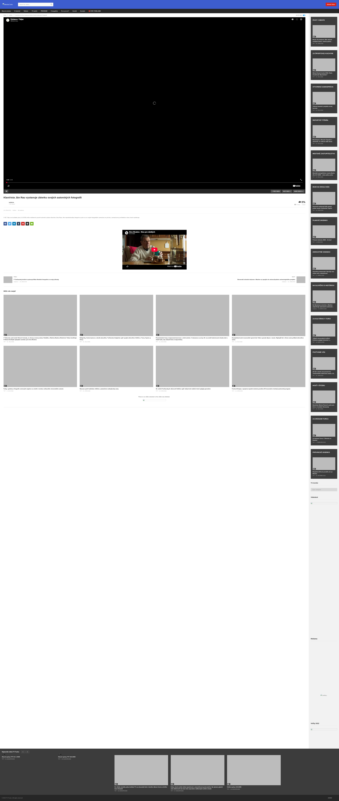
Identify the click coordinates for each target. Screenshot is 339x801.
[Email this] (32, 223)
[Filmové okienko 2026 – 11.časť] (324, 231)
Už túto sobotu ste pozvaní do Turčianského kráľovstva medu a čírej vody (324, 372)
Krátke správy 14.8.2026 (234, 787)
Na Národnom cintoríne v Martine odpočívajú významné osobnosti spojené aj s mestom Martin (322, 306)
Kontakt (82, 11)
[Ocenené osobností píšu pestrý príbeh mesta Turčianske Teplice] (324, 198)
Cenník (74, 11)
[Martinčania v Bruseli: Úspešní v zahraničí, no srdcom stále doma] (324, 131)
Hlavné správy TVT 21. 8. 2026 (11, 757)
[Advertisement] (324, 656)
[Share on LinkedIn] (14, 223)
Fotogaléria (54, 11)
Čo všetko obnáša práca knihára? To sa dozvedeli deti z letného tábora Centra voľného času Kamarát (141, 787)
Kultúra (14, 210)
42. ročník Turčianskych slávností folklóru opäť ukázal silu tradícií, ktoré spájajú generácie (183, 389)
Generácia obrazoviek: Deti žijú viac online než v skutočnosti (323, 272)
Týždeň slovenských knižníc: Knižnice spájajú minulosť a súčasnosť (321, 339)
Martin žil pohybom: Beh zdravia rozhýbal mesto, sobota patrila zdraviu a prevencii (322, 40)
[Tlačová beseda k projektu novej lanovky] (324, 98)
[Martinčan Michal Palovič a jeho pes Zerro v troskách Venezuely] (324, 396)
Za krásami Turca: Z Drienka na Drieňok (322, 439)
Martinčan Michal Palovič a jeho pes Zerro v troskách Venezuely (323, 406)
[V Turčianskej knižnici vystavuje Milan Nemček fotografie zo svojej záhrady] (78, 280)
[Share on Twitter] (9, 223)
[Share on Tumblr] (18, 223)
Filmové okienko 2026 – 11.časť (322, 240)
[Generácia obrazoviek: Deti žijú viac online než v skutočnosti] (324, 263)
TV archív (34, 11)
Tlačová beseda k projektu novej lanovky (322, 107)
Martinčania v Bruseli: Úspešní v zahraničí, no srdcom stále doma (322, 140)
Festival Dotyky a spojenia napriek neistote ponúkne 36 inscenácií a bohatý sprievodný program (261, 389)
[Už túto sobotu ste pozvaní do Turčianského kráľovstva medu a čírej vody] (324, 363)
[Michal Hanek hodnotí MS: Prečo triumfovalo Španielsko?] (324, 64)
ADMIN (330, 798)
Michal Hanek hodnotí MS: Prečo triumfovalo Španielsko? (322, 73)
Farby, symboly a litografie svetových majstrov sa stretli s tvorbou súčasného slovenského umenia (33, 389)
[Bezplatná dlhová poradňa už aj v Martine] (324, 463)
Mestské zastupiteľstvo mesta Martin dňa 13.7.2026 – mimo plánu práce (324, 174)
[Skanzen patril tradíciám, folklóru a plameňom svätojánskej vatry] (116, 366)
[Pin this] (23, 223)
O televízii (17, 11)
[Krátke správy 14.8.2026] (254, 770)
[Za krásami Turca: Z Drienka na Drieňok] (324, 430)
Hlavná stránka (6, 11)
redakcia (11, 202)
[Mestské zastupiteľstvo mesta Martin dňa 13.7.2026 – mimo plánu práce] (324, 165)
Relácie (26, 11)
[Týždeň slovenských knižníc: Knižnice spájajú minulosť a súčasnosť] (324, 330)
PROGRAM (44, 11)
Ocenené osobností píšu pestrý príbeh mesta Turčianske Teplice (322, 207)
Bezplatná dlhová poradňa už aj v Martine (323, 472)
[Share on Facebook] (5, 223)
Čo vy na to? (65, 11)
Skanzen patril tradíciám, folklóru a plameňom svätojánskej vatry (99, 389)
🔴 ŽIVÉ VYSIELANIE (95, 11)
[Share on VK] (27, 223)
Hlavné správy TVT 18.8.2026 (66, 757)
